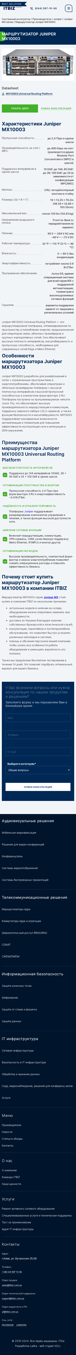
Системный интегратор (16, 19)
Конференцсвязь (12, 856)
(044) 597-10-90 (46, 8)
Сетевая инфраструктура (18, 1050)
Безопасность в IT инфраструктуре (24, 1062)
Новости (7, 1131)
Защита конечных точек (17, 985)
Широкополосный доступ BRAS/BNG (24, 932)
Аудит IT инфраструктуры (18, 1229)
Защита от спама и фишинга (19, 1009)
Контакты (7, 1145)
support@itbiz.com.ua (13, 1298)
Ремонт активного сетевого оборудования (28, 1208)
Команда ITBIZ (11, 1177)
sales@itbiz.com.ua (12, 1285)
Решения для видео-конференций (23, 844)
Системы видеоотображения (20, 868)
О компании (9, 1170)
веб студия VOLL (50, 1345)
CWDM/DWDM (10, 956)
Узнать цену (20, 108)
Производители (41, 19)
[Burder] (68, 8)
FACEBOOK (8, 1325)
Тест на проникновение (16, 1222)
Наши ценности (11, 1183)
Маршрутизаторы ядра (16, 909)
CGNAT (6, 944)
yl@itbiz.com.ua (10, 1311)
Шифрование (10, 997)
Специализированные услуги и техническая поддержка (37, 1215)
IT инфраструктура (20, 1039)
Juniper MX (51, 597)
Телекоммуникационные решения (34, 897)
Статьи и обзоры (12, 1138)
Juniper (57, 19)
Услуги (6, 1097)
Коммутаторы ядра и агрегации (21, 921)
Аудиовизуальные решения (28, 821)
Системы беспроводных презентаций (25, 879)
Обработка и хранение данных (21, 1074)
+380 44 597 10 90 (12, 1271)
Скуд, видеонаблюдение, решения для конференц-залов (37, 1085)
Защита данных (11, 1021)
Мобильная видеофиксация (19, 832)
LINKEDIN (21, 1325)
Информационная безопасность (32, 974)
